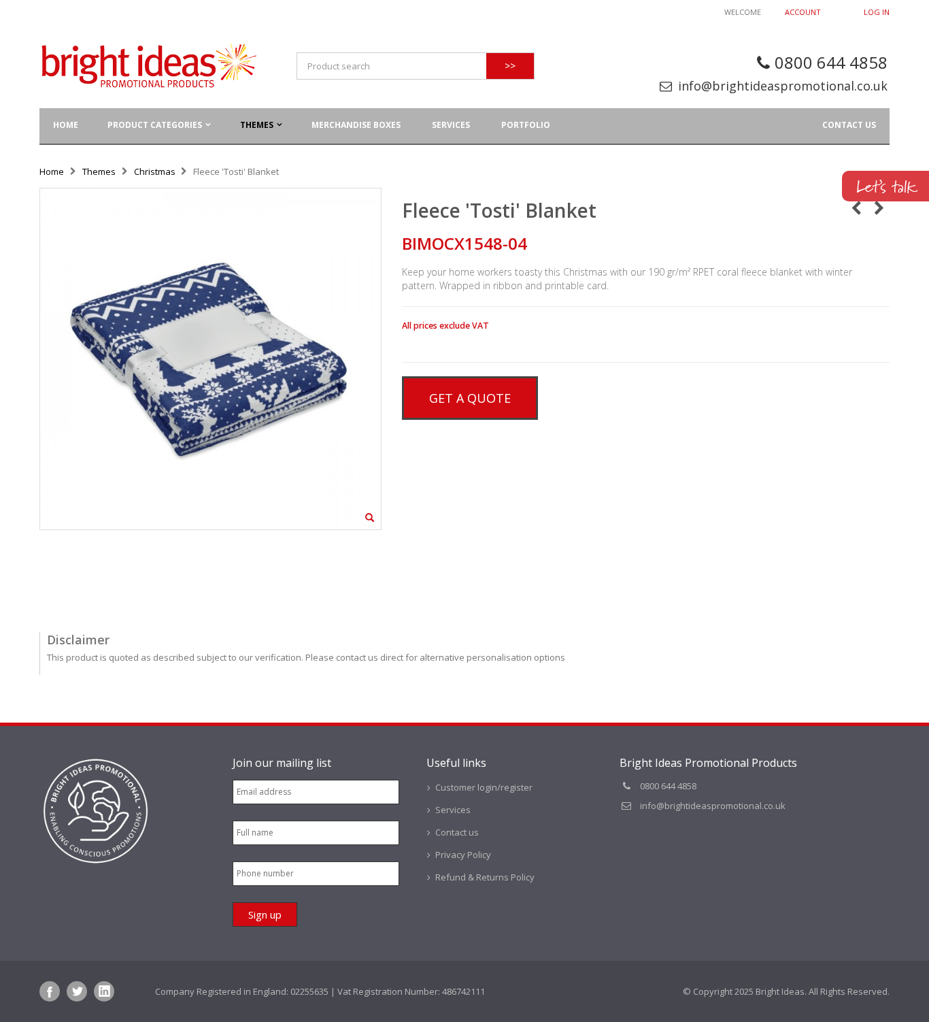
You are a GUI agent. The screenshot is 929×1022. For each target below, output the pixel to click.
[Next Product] (879, 207)
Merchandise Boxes (356, 125)
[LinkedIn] (104, 991)
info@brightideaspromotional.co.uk (783, 86)
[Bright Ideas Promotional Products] (148, 66)
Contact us (849, 125)
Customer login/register (484, 787)
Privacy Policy (463, 854)
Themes (256, 125)
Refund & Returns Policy (485, 877)
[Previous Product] (855, 207)
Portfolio (525, 125)
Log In (877, 12)
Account (803, 12)
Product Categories (154, 125)
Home (51, 171)
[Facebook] (49, 991)
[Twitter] (77, 991)
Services (451, 125)
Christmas (154, 171)
